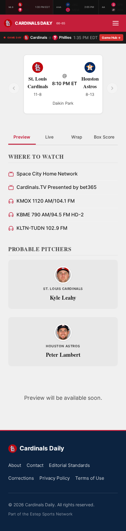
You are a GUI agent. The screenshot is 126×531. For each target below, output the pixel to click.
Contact (35, 465)
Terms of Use (89, 478)
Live (49, 136)
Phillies (65, 37)
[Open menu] (115, 23)
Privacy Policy (54, 478)
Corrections (21, 478)
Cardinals (38, 37)
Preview (21, 136)
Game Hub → (111, 37)
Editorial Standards (69, 465)
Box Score (104, 136)
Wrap (76, 136)
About (14, 465)
